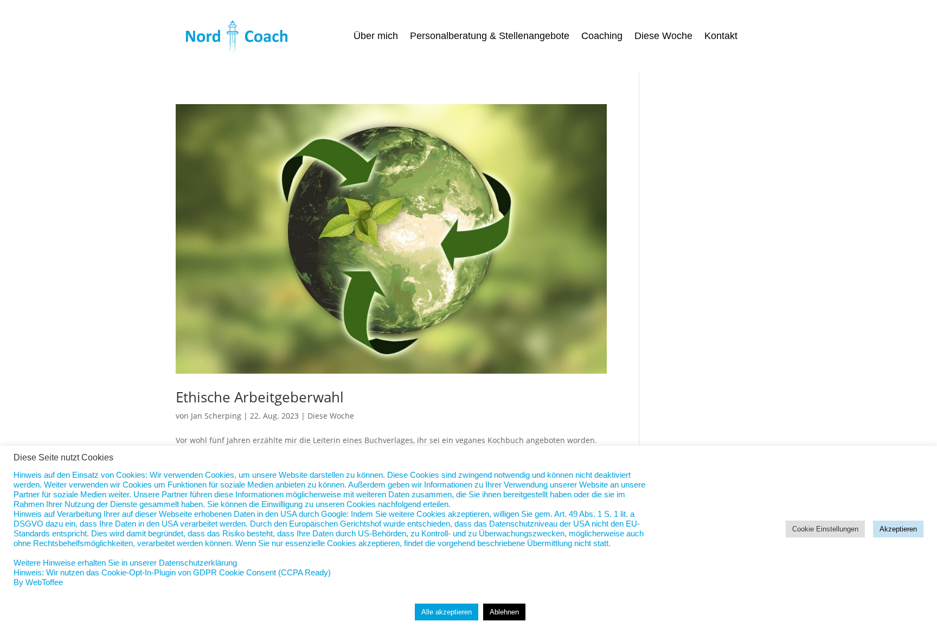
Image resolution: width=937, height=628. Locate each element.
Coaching (601, 36)
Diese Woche (663, 36)
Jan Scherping (216, 416)
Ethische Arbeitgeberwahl (260, 397)
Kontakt (720, 36)
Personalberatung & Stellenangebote (489, 36)
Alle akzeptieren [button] (446, 612)
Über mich (376, 36)
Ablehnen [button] (504, 612)
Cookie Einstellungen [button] (825, 529)
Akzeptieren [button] (898, 529)
